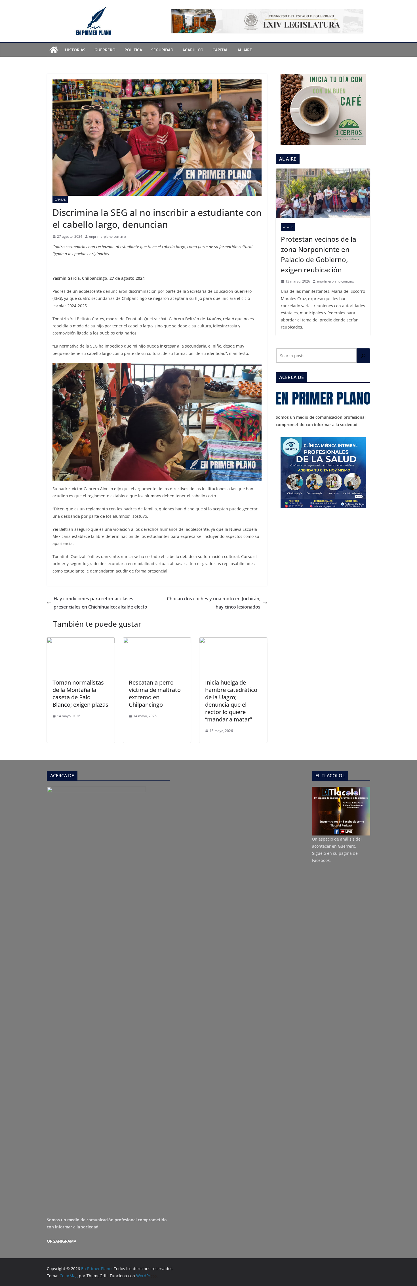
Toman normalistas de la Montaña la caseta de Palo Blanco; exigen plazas (80, 693)
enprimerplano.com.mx (107, 236)
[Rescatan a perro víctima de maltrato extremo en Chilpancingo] (157, 641)
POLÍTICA (133, 49)
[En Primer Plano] (53, 50)
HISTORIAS (75, 49)
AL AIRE (244, 49)
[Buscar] (363, 355)
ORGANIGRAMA (61, 1241)
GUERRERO (104, 49)
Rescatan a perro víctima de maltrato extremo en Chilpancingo (155, 693)
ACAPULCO (192, 49)
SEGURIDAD (162, 49)
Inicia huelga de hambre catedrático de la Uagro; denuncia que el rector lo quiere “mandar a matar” (231, 701)
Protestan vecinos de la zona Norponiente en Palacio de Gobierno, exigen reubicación (318, 254)
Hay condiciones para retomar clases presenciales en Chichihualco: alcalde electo (100, 602)
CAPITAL (220, 49)
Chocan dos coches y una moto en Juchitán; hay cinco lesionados (213, 602)
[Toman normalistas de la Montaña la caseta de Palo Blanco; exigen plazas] (81, 641)
